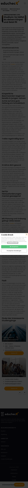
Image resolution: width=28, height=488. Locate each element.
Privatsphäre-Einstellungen (14, 250)
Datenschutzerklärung (12, 242)
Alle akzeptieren (14, 246)
